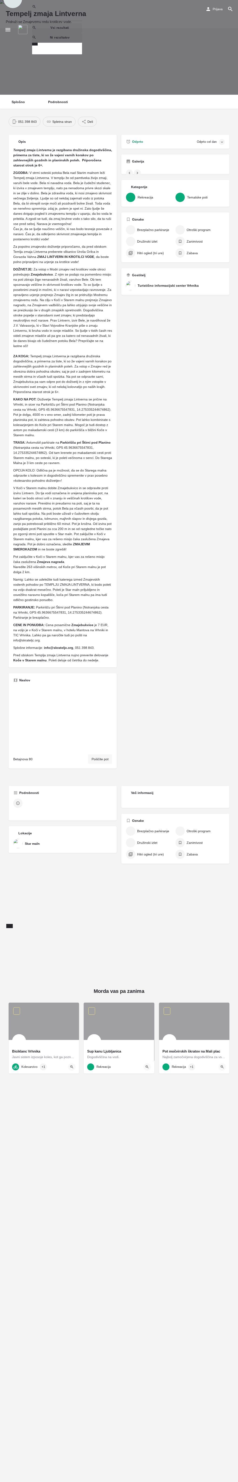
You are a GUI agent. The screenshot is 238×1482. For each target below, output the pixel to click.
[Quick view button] (72, 1067)
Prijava (218, 9)
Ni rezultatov (60, 37)
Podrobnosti (58, 102)
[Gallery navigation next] (138, 172)
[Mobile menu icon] (8, 29)
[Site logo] (23, 29)
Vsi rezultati (59, 27)
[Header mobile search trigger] (230, 9)
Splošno (18, 102)
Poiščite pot (100, 759)
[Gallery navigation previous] (130, 172)
